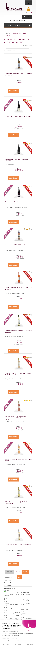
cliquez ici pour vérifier (23, 592)
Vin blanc (17, 604)
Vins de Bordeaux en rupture (7, 600)
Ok (19, 577)
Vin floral (11, 608)
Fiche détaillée (13, 90)
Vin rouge (17, 599)
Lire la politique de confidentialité (10, 638)
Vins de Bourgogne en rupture (6, 595)
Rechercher (27, 17)
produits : (7, 577)
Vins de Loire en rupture (6, 614)
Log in (28, 2)
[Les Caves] (13, 5)
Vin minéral (12, 604)
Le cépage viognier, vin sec (23, 604)
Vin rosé (17, 608)
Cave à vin (23, 599)
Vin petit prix (29, 613)
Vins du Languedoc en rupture (6, 619)
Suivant (25, 571)
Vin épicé (12, 613)
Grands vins (12, 599)
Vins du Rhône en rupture (6, 609)
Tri (4, 50)
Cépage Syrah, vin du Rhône (23, 619)
